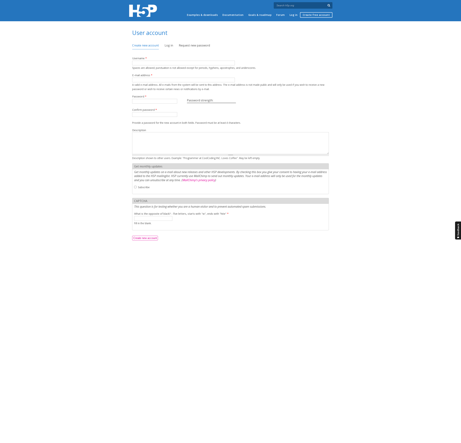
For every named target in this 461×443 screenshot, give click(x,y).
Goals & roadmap (260, 15)
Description (139, 130)
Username (139, 58)
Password (139, 96)
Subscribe (144, 187)
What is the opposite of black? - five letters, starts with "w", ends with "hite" (181, 213)
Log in (294, 15)
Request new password (194, 45)
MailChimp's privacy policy (198, 180)
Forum (280, 15)
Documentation (233, 15)
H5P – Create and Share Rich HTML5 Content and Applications (143, 11)
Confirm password (144, 109)
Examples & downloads (202, 15)
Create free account (316, 15)
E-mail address (142, 75)
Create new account (145, 45)
